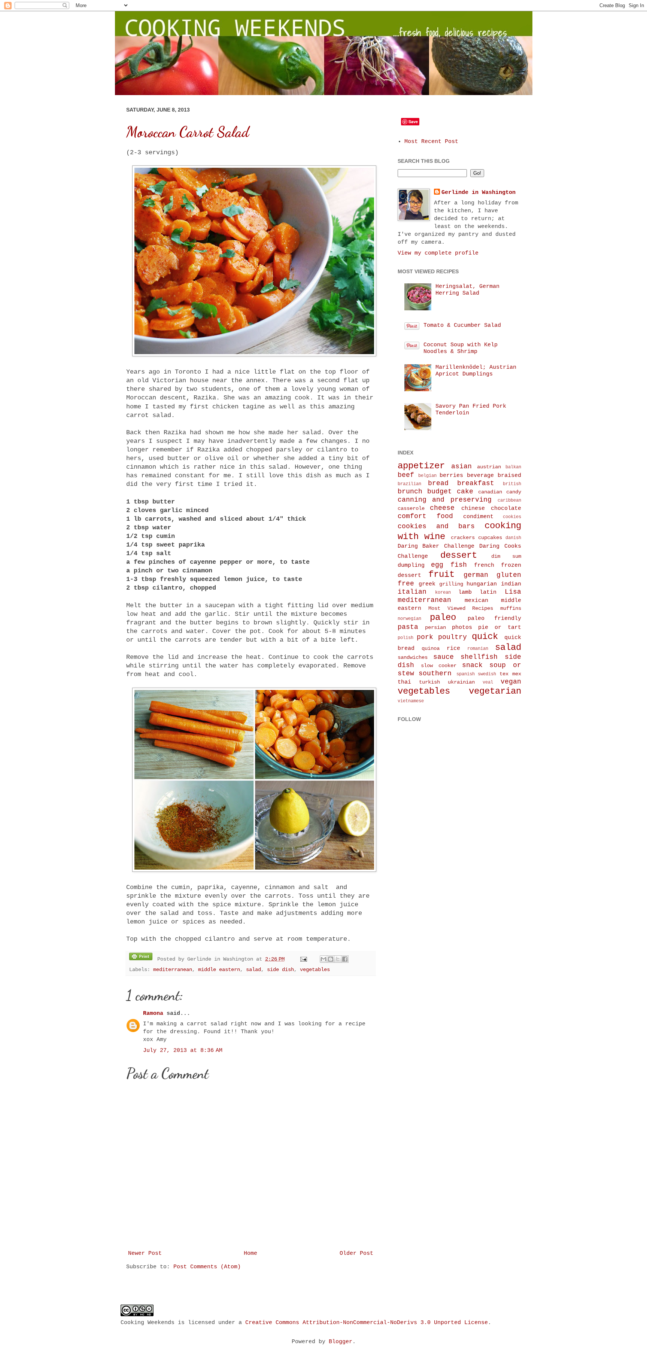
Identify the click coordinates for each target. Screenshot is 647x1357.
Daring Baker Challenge (436, 546)
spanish (465, 674)
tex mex (510, 674)
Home (250, 1253)
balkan (513, 467)
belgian (427, 475)
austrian (489, 467)
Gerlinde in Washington (478, 192)
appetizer (421, 466)
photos (462, 627)
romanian (477, 648)
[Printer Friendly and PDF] (140, 958)
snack (472, 665)
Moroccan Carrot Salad (187, 132)
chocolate (506, 508)
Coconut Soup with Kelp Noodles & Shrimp (460, 348)
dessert (458, 555)
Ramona (153, 1013)
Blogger (340, 1342)
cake (465, 491)
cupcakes (490, 538)
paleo (443, 617)
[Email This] (323, 959)
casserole (411, 508)
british (512, 484)
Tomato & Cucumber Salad (462, 325)
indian (511, 584)
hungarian (482, 584)
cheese (442, 508)
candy (513, 492)
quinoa (431, 648)
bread (438, 483)
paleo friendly (494, 618)
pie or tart (499, 627)
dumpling (411, 565)
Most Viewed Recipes (460, 608)
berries (451, 475)
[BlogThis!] (330, 959)
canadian (490, 492)
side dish (280, 970)
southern (435, 673)
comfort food (425, 516)
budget (439, 491)
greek (427, 584)
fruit (441, 574)
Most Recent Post (431, 142)
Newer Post (145, 1253)
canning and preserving (445, 499)
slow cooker (438, 666)
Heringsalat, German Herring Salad (467, 289)
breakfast (475, 483)
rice (453, 648)
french (484, 565)
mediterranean (172, 970)
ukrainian (461, 682)
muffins (510, 608)
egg (437, 565)
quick (485, 637)
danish (513, 538)
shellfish (479, 657)
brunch (410, 491)
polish (405, 638)
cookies (512, 517)
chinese (473, 508)
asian (461, 466)
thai (404, 682)
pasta (408, 627)
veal (488, 682)
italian (412, 592)
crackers (463, 538)
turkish (429, 682)
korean (443, 592)
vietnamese (411, 701)
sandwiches (413, 657)
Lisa (513, 592)
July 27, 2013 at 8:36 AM (182, 1050)
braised (509, 475)
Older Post (356, 1253)
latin (488, 592)
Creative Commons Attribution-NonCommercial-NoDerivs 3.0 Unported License (366, 1323)
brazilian (409, 484)
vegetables (315, 970)
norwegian (409, 618)
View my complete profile (438, 253)
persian (435, 627)
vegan (511, 681)
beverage (480, 475)
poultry (452, 637)
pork (425, 637)
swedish (487, 674)
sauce (443, 657)
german (476, 575)
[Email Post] (304, 959)
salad (253, 970)
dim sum (506, 556)
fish (458, 565)
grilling (451, 584)
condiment (478, 517)
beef (406, 475)
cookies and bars (436, 526)
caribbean (509, 500)
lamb (465, 592)
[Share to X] (337, 959)
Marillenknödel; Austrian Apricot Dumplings (475, 370)
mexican (476, 600)
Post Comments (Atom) (207, 1267)
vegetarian (495, 691)
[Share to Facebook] (345, 959)
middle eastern (219, 970)
